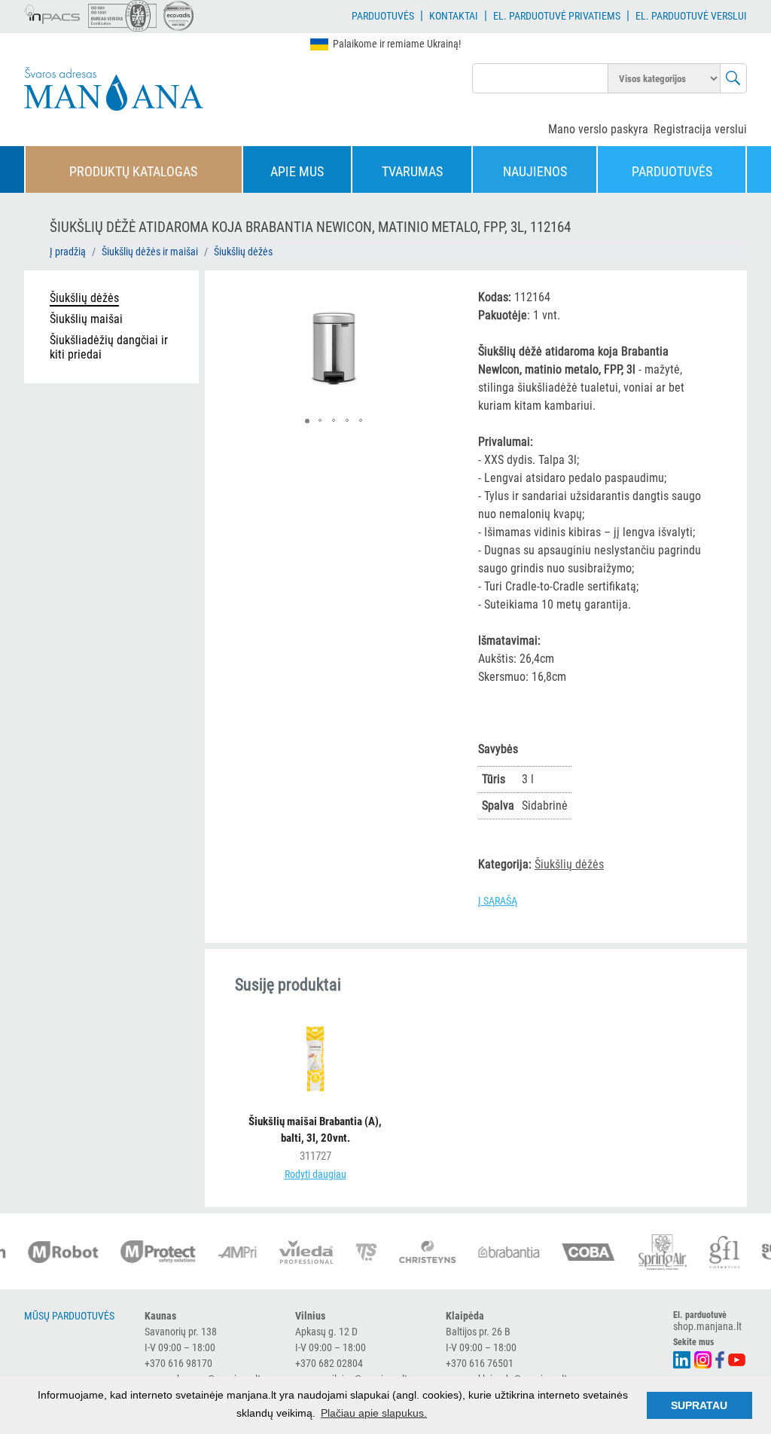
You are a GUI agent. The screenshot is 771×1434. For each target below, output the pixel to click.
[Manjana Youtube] (737, 1357)
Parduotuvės (383, 16)
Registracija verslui (700, 129)
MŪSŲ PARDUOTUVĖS (69, 1316)
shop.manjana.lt (707, 1326)
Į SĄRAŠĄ (497, 901)
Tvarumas (412, 171)
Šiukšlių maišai (86, 319)
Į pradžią (68, 252)
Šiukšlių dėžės (243, 252)
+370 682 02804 (329, 1363)
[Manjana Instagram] (703, 1358)
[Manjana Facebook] (720, 1358)
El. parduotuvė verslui (691, 16)
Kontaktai (453, 16)
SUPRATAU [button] (699, 1405)
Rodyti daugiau (315, 1174)
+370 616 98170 (178, 1363)
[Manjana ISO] (122, 16)
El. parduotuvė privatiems (556, 16)
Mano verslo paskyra (598, 129)
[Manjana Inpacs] (52, 12)
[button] (434, 299)
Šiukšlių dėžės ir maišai (150, 252)
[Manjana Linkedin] (682, 1358)
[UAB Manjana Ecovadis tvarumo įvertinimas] (178, 16)
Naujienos (535, 171)
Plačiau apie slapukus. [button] (374, 1413)
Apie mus (297, 171)
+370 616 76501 (479, 1363)
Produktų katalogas (133, 171)
